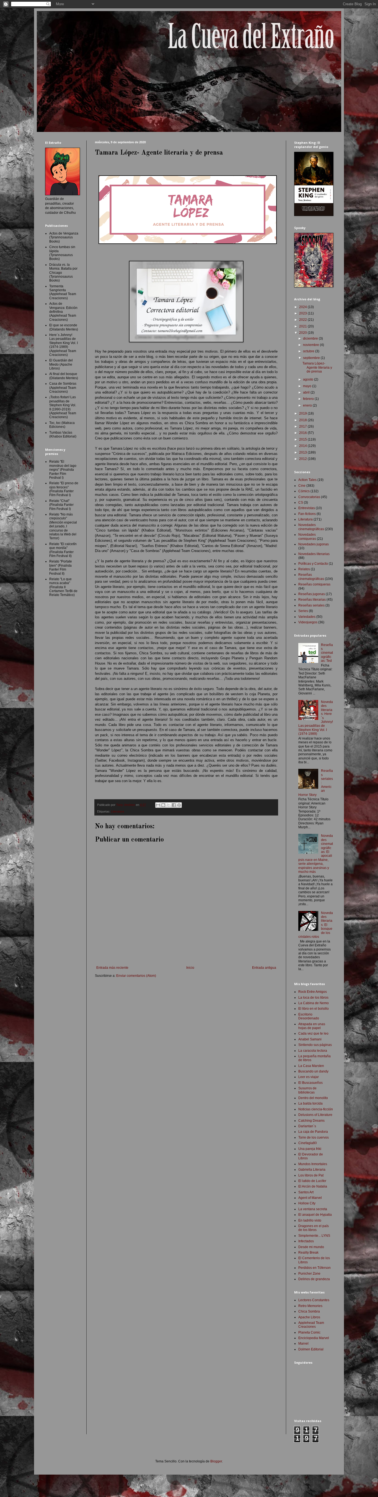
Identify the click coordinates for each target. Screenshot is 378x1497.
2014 (303, 446)
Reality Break (308, 1252)
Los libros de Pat (310, 1175)
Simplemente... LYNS (314, 1236)
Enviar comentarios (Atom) (136, 976)
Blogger (216, 1461)
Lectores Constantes (313, 1300)
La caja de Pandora (313, 1132)
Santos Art (306, 1192)
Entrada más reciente (112, 968)
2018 (303, 420)
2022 (303, 320)
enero (308, 405)
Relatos (304, 569)
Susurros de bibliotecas (307, 1090)
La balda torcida (310, 1103)
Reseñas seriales (311, 605)
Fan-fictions (307, 514)
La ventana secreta (312, 1209)
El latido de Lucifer (312, 1181)
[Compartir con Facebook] (174, 805)
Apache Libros (309, 1317)
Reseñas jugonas (311, 594)
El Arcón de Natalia (312, 1186)
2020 (303, 333)
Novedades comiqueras (307, 536)
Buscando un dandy (313, 1071)
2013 (303, 452)
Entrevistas (306, 508)
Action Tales (307, 480)
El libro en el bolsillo (313, 1009)
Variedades (306, 617)
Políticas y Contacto (313, 564)
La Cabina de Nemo (313, 1003)
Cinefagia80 (307, 1143)
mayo (307, 386)
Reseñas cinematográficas (311, 576)
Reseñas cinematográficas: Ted (327, 653)
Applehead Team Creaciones (311, 1325)
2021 (303, 326)
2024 (303, 307)
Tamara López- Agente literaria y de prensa (317, 367)
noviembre (311, 345)
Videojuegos (307, 622)
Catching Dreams (311, 1121)
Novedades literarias (314, 554)
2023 (303, 313)
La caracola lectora (312, 1051)
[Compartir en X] (168, 805)
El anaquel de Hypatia (315, 1215)
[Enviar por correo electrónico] (158, 805)
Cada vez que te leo (313, 1033)
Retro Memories (310, 1306)
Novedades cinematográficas (311, 527)
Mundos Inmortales (312, 1164)
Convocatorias (309, 497)
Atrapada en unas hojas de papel (311, 1026)
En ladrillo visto (309, 1220)
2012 (303, 459)
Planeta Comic (309, 1332)
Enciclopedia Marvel (313, 1338)
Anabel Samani (310, 1039)
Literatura (117, 811)
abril (306, 392)
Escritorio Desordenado (308, 1016)
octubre (309, 351)
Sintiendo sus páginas (315, 1045)
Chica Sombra (309, 1311)
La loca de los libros (313, 997)
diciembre (311, 338)
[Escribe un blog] (163, 805)
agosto (308, 379)
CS (300, 502)
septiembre (312, 358)
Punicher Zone (309, 1273)
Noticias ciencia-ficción (315, 1109)
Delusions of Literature (315, 1115)
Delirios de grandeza (314, 1279)
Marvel (303, 1343)
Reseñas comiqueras (314, 584)
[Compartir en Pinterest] (179, 805)
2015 (303, 439)
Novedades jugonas (313, 544)
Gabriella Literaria (311, 1169)
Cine (301, 486)
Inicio (190, 968)
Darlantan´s (307, 1126)
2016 (303, 433)
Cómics (304, 491)
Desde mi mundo (311, 1247)
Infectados (306, 1241)
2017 (303, 426)
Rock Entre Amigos (312, 992)
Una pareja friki (309, 1149)
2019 (303, 413)
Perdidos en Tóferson (314, 1268)
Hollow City (306, 1203)
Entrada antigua (264, 968)
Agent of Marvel (310, 1198)
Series (303, 611)
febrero (309, 399)
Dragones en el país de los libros (313, 1228)
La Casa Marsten (311, 1066)
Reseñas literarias (312, 600)
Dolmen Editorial (310, 1349)
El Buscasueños (310, 1083)
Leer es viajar (308, 1077)
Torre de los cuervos (313, 1137)
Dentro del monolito (313, 1098)
